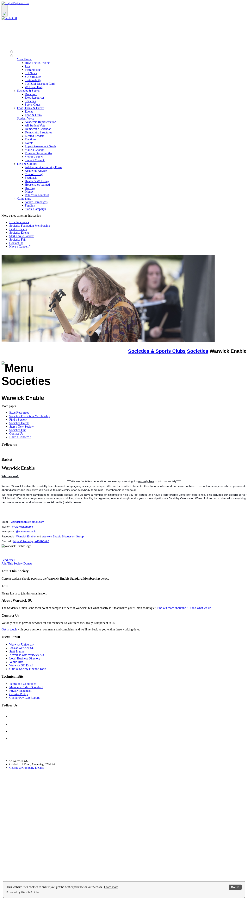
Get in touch (9, 629)
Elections (30, 139)
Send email (8, 560)
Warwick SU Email (21, 665)
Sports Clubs (32, 104)
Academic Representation (40, 122)
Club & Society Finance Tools (27, 668)
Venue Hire (16, 662)
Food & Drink (33, 115)
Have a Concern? (20, 246)
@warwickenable (22, 526)
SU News (31, 73)
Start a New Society (21, 236)
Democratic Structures (38, 132)
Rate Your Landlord (37, 195)
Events (29, 111)
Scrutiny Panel (34, 156)
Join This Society (12, 563)
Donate (27, 563)
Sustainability (33, 80)
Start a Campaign (35, 209)
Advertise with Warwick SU (26, 655)
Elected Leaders (34, 135)
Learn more (111, 887)
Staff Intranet (17, 651)
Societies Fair (17, 239)
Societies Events (19, 232)
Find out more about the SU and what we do (184, 608)
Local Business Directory (24, 658)
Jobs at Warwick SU (21, 648)
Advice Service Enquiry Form (43, 167)
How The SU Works (37, 62)
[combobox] (124, 10)
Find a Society (18, 229)
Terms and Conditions (22, 683)
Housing (30, 188)
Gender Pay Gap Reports (24, 697)
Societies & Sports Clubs (157, 351)
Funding (30, 205)
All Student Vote (35, 125)
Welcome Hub (33, 87)
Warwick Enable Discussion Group (63, 536)
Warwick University (21, 644)
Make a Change (34, 149)
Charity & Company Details (26, 767)
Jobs (27, 66)
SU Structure (33, 76)
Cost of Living (34, 174)
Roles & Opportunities (38, 153)
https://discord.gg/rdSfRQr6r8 (31, 541)
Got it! (235, 887)
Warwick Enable (26, 536)
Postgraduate (32, 69)
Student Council (35, 160)
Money (29, 191)
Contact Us (16, 243)
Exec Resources (34, 97)
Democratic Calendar (38, 129)
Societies (30, 101)
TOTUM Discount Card (40, 83)
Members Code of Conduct (26, 687)
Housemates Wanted (37, 184)
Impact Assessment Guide (40, 146)
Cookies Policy (18, 694)
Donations (31, 94)
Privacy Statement (20, 690)
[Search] (5, 10)
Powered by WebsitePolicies (22, 892)
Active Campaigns (36, 202)
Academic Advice (36, 170)
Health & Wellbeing (37, 181)
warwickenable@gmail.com (27, 521)
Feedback (31, 177)
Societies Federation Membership (29, 225)
